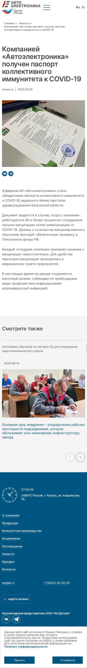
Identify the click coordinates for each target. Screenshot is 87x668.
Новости (24, 23)
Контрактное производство (22, 530)
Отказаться (67, 660)
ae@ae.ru (8, 582)
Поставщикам (12, 546)
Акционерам (11, 538)
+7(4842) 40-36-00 (57, 582)
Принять (19, 660)
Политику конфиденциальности (25, 646)
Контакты (9, 569)
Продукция (10, 523)
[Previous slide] (70, 457)
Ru (78, 7)
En (83, 7)
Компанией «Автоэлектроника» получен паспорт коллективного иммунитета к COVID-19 (35, 28)
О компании (10, 515)
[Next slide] (80, 457)
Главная (9, 23)
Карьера (8, 561)
